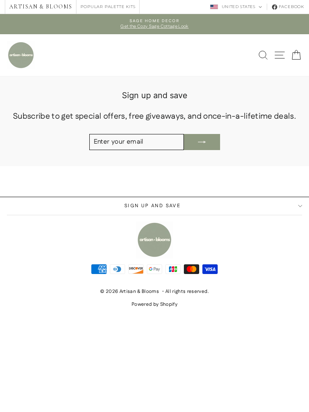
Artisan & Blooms (40, 6)
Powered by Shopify (154, 304)
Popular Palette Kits (107, 6)
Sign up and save (152, 205)
